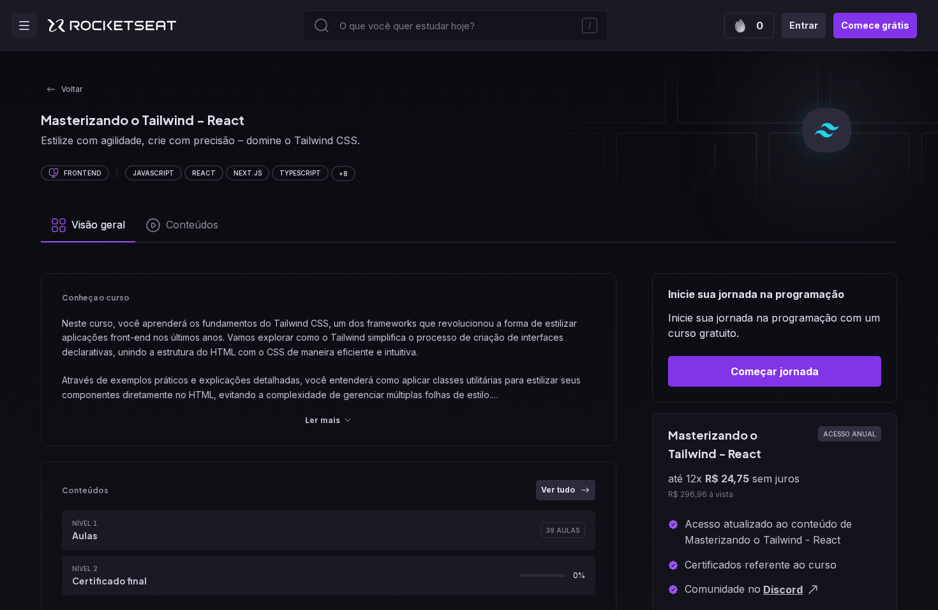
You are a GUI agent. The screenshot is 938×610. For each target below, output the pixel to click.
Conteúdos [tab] (192, 224)
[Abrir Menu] (24, 25)
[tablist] (469, 225)
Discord (783, 589)
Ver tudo (558, 490)
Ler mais (322, 420)
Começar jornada (775, 371)
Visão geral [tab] (98, 224)
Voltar (71, 89)
